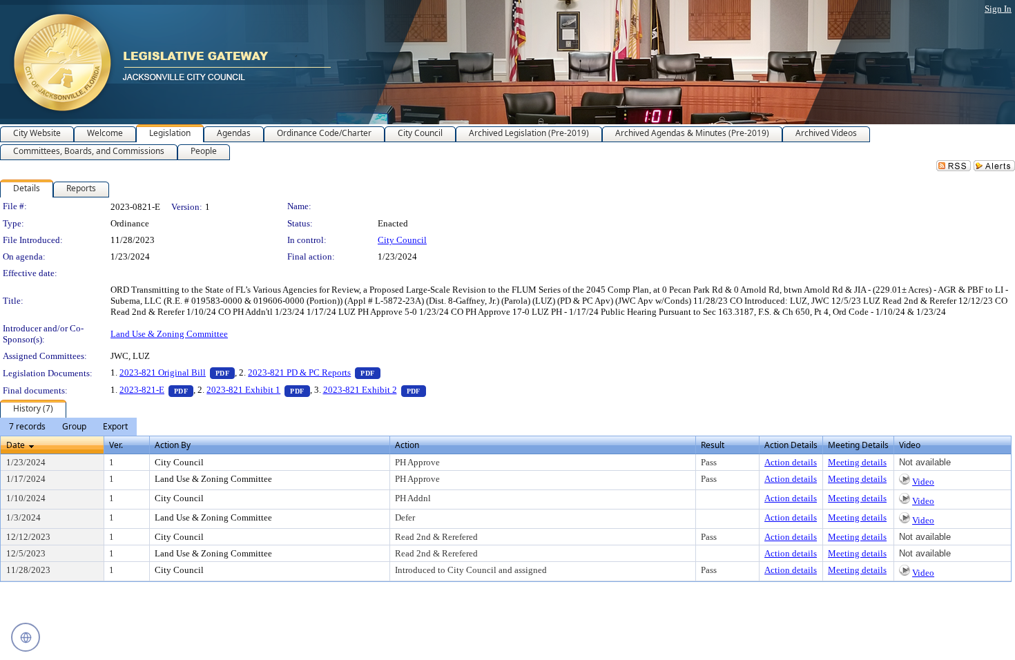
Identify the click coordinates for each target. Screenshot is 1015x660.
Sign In (998, 8)
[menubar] (68, 427)
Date (15, 445)
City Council (402, 240)
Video (923, 481)
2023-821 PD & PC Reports (314, 372)
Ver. (116, 445)
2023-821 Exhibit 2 (374, 390)
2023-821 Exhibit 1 (257, 390)
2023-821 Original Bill (177, 372)
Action (407, 445)
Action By (173, 445)
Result (712, 445)
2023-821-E (156, 390)
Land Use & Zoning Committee (169, 334)
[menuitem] (27, 426)
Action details (790, 462)
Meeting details (857, 462)
